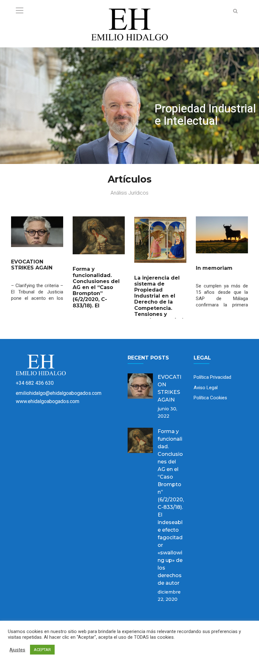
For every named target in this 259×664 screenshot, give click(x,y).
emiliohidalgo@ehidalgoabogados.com (58, 393)
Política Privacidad (212, 377)
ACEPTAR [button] (42, 649)
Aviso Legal (206, 387)
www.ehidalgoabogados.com (47, 401)
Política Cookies (210, 398)
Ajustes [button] (17, 650)
